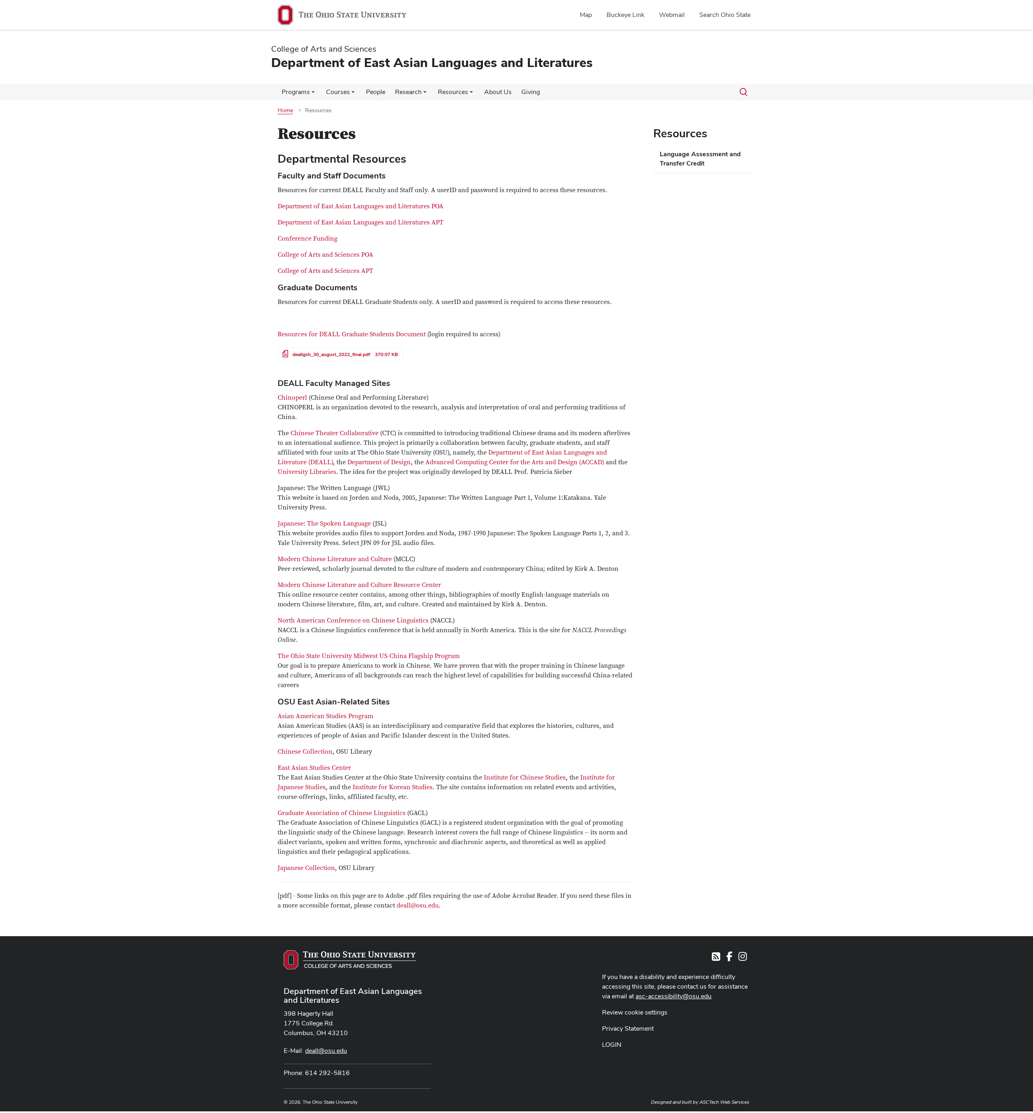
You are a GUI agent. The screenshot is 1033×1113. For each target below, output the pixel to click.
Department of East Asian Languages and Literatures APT (360, 222)
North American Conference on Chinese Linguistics (354, 620)
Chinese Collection (305, 752)
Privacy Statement (628, 1028)
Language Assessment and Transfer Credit (700, 159)
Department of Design (379, 462)
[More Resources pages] (471, 94)
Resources (453, 92)
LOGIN (611, 1044)
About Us (498, 92)
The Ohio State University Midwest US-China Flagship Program (369, 656)
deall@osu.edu (418, 905)
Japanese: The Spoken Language (324, 524)
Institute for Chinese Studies (525, 777)
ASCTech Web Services (724, 1102)
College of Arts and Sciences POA (325, 255)
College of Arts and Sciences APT (325, 271)
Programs (296, 92)
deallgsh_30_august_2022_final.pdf (331, 354)
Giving (530, 92)
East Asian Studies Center (314, 768)
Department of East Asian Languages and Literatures (353, 995)
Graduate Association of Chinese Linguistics (342, 813)
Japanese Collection (306, 868)
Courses (338, 92)
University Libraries (307, 472)
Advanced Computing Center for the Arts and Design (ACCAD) (514, 462)
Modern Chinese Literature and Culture (335, 559)
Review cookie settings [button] (634, 1012)
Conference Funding (307, 239)
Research (408, 92)
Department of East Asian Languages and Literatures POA (360, 206)
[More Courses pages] (353, 94)
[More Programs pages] (313, 94)
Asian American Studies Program (325, 716)
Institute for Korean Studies (393, 787)
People (375, 92)
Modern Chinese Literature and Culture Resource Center (359, 585)
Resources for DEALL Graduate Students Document (352, 334)
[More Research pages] (425, 94)
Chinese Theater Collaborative (335, 433)
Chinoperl (293, 398)
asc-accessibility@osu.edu (673, 996)
